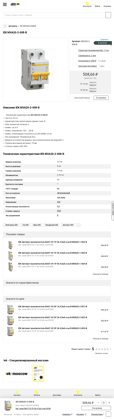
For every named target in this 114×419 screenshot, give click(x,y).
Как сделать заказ (31, 414)
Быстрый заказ (82, 98)
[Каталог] (5, 4)
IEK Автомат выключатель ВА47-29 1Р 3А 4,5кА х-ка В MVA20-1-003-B (52, 253)
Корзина (107, 6)
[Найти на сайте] (108, 15)
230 (58, 202)
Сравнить (66, 414)
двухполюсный (63, 193)
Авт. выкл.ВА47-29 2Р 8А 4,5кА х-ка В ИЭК (33, 409)
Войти (97, 6)
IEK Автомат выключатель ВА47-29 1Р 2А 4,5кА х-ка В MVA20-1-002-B (52, 242)
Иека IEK (37, 225)
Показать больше (100, 274)
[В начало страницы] (108, 414)
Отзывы (17, 414)
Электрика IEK (11, 225)
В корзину (101, 98)
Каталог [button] (17, 395)
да (58, 188)
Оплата (37, 395)
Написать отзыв (101, 353)
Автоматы (13, 26)
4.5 (58, 206)
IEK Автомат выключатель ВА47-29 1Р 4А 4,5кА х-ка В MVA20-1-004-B (52, 264)
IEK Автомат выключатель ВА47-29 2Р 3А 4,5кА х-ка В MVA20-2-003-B (52, 328)
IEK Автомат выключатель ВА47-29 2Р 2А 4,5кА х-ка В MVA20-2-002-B (52, 317)
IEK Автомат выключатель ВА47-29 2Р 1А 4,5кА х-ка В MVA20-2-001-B (52, 306)
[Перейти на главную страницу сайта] (22, 4)
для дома (61, 197)
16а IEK (25, 225)
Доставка (57, 395)
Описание (8, 414)
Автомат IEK (68, 225)
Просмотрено (97, 414)
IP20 (59, 211)
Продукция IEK (51, 225)
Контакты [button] (87, 6)
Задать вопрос (113, 209)
